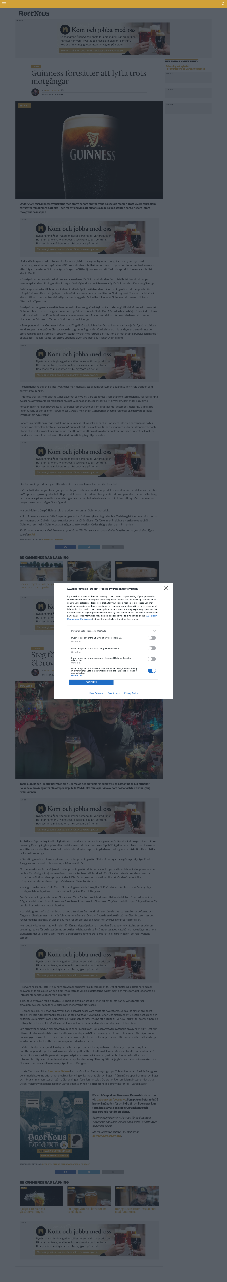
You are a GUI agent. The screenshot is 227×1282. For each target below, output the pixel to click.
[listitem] (113, 631)
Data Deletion (96, 693)
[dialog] (113, 641)
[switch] (152, 638)
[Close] (167, 589)
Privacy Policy (131, 693)
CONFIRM (91, 682)
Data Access (113, 693)
